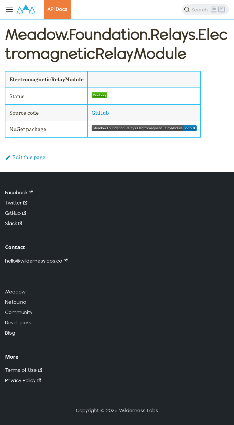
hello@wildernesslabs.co (33, 261)
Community (19, 312)
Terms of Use (21, 370)
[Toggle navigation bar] (9, 9)
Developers (18, 322)
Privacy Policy (20, 380)
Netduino (15, 302)
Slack (11, 223)
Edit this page (28, 157)
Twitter (13, 203)
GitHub (100, 113)
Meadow (15, 292)
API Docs (57, 9)
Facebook (16, 192)
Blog (10, 333)
